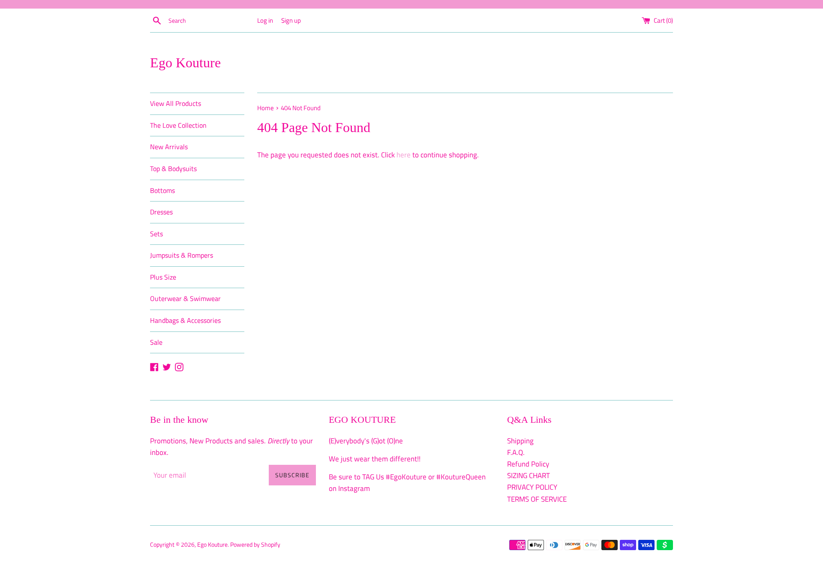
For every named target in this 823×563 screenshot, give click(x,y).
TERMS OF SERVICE (537, 499)
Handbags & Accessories (185, 320)
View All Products (175, 103)
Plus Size (163, 277)
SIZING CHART (528, 475)
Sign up (291, 20)
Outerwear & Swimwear (185, 298)
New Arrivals (169, 147)
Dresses (161, 212)
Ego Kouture (185, 62)
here (403, 154)
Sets (156, 234)
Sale (156, 342)
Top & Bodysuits (173, 168)
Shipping (520, 440)
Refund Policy (528, 464)
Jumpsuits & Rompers (181, 255)
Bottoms (162, 190)
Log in (265, 20)
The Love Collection (178, 125)
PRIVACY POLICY (532, 487)
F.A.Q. (516, 452)
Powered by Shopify (255, 544)
